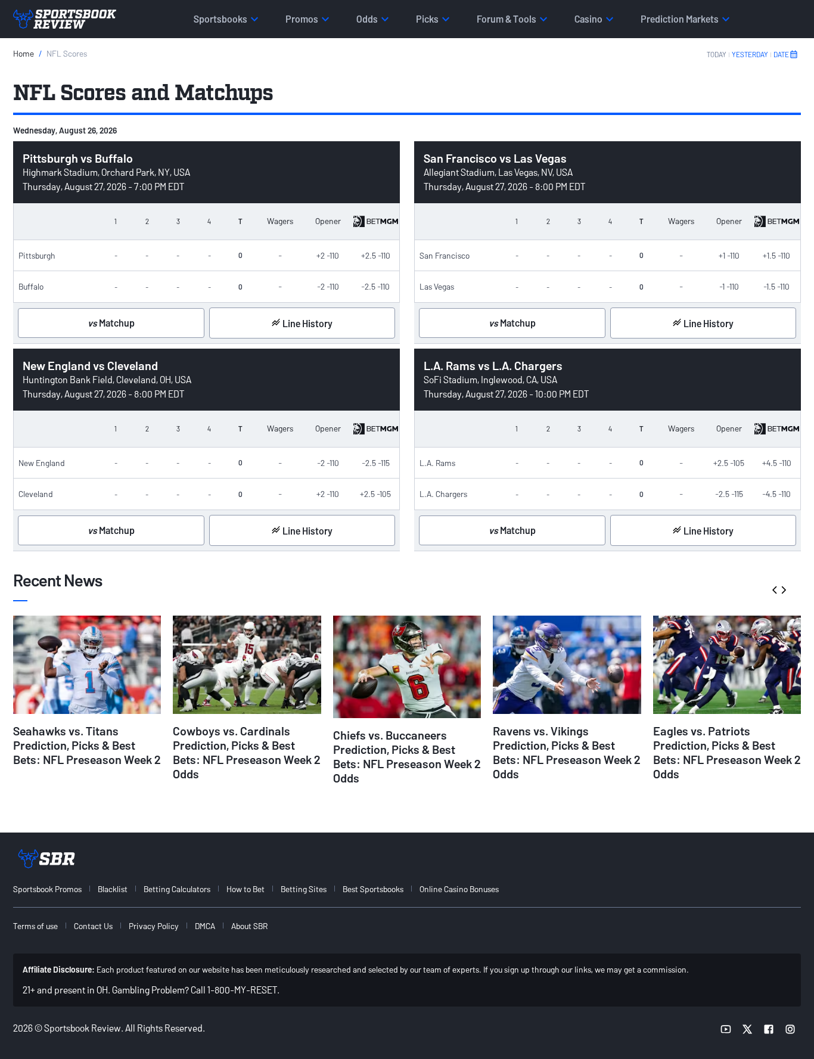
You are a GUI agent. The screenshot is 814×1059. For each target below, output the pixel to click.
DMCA (205, 926)
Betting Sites (304, 889)
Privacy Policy (154, 926)
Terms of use (35, 926)
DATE (781, 54)
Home (23, 53)
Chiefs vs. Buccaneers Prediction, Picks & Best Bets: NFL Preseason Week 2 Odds (407, 756)
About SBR (249, 926)
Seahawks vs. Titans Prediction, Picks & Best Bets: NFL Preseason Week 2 (87, 744)
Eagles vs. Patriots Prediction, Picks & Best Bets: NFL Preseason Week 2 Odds (727, 752)
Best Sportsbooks (373, 889)
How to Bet (245, 889)
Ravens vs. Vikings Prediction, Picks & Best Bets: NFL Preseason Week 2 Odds (567, 752)
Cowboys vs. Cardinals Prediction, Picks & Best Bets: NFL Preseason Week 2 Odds (247, 752)
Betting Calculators (177, 889)
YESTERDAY (750, 54)
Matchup (111, 322)
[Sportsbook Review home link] (46, 859)
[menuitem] (54, 888)
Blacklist (113, 889)
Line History (307, 323)
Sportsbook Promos (47, 889)
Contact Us (93, 926)
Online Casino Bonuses (459, 889)
